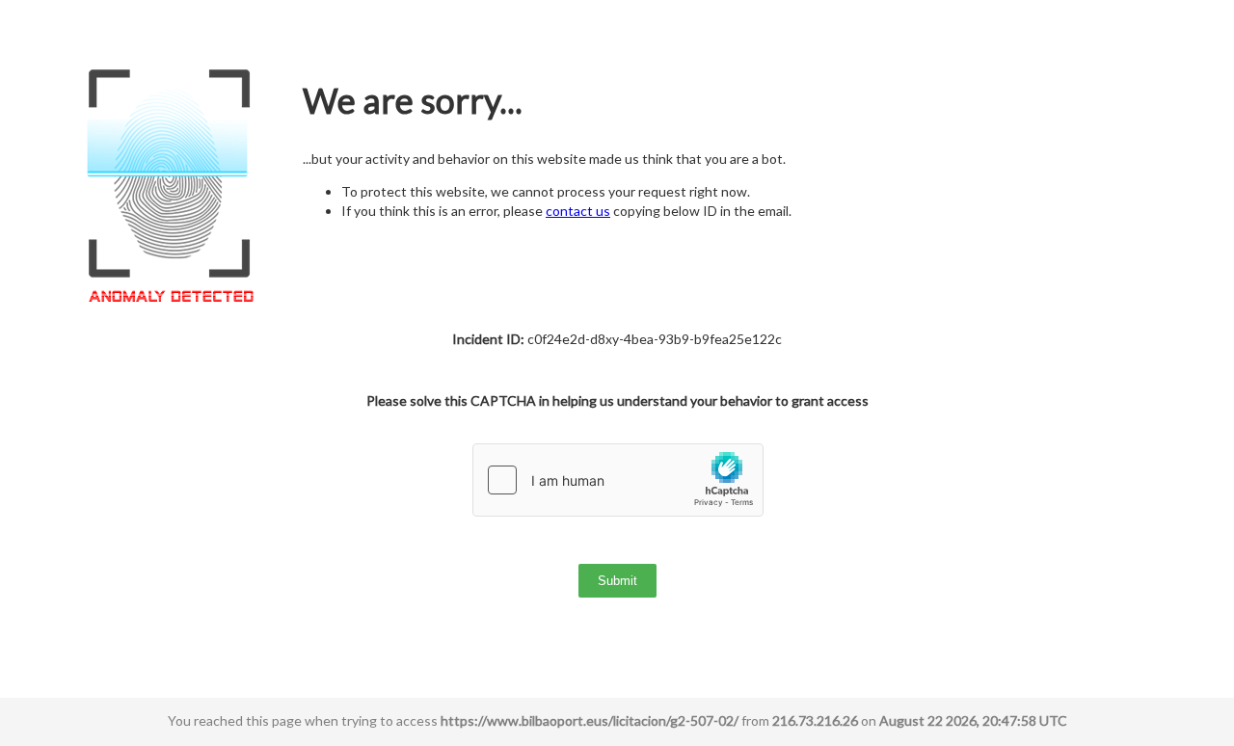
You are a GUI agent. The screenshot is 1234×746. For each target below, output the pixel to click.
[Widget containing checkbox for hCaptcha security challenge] (618, 480)
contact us (578, 210)
